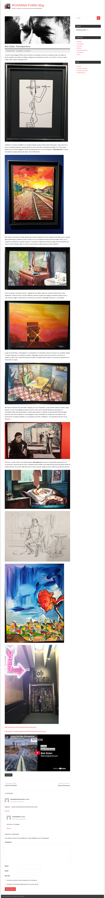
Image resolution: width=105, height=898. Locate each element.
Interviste (79, 46)
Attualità (79, 41)
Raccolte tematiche (82, 50)
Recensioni (8, 775)
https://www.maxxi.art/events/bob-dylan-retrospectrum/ (20, 727)
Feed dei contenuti (82, 68)
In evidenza (80, 43)
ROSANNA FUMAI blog (28, 5)
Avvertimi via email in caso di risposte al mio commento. (22, 880)
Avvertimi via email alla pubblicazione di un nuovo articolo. (23, 884)
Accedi (79, 66)
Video (78, 54)
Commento (8, 842)
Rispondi (7, 810)
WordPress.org (81, 72)
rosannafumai (19, 50)
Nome (7, 866)
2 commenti (27, 50)
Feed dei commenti (82, 70)
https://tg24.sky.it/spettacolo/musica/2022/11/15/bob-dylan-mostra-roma (25, 731)
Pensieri (79, 48)
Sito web (7, 875)
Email (7, 871)
